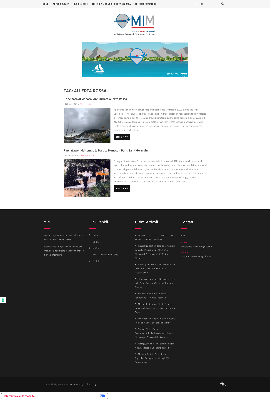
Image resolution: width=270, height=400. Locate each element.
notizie (90, 104)
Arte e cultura (61, 4)
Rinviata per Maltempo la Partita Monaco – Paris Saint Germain (106, 150)
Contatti (96, 260)
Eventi (95, 235)
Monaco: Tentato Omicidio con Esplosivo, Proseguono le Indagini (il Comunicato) (152, 358)
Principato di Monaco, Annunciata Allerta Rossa (95, 99)
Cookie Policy (90, 384)
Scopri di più (122, 137)
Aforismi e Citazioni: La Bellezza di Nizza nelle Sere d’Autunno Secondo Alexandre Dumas (155, 283)
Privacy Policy (76, 384)
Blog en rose (81, 4)
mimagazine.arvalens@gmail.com (196, 246)
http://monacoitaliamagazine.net (196, 256)
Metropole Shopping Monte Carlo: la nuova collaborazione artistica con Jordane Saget (155, 308)
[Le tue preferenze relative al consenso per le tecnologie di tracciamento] (3, 300)
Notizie (95, 248)
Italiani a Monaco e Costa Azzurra (111, 4)
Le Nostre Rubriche (145, 4)
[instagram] (201, 4)
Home (45, 4)
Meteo (83, 104)
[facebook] (196, 4)
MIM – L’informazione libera (105, 254)
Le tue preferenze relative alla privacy (68, 395)
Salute (95, 241)
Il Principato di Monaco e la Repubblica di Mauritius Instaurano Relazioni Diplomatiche (155, 268)
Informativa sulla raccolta (19, 395)
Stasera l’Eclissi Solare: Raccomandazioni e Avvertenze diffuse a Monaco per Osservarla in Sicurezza (153, 333)
